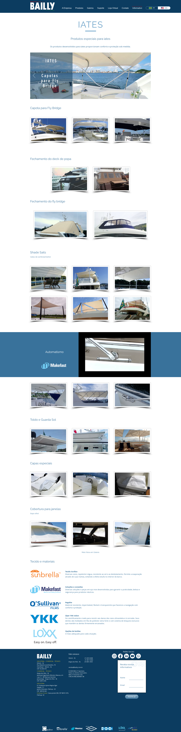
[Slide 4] (93, 95)
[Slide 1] (84, 95)
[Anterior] (34, 75)
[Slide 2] (87, 95)
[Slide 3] (90, 95)
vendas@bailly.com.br (76, 667)
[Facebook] (120, 656)
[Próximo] (147, 75)
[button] (66, 8)
